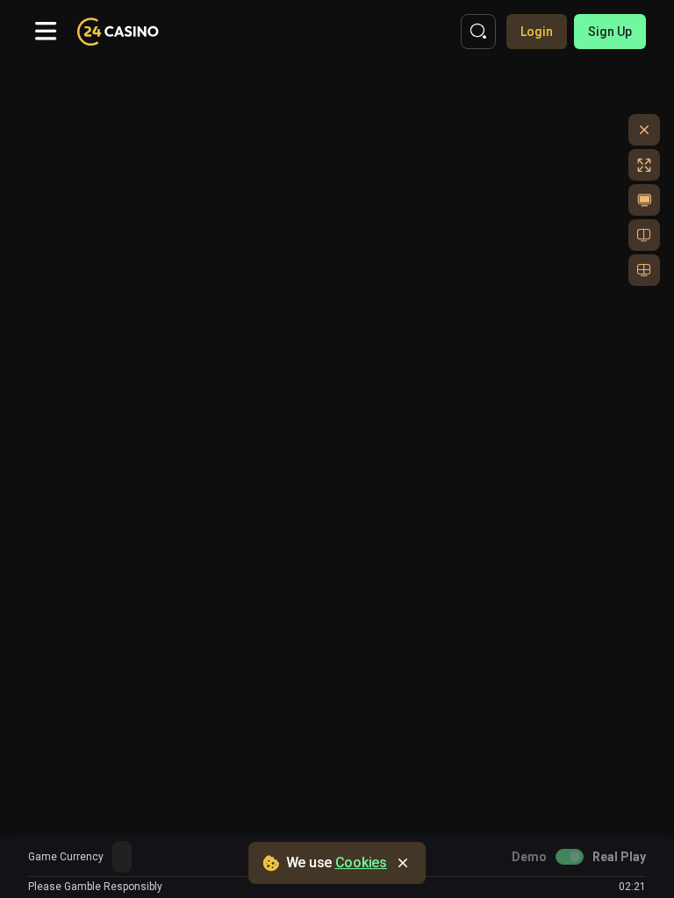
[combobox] (122, 857)
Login (536, 32)
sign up (610, 32)
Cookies (361, 862)
